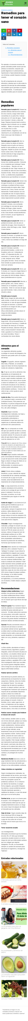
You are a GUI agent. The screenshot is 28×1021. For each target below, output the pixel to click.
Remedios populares (12, 48)
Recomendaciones (15, 54)
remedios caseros (7, 10)
